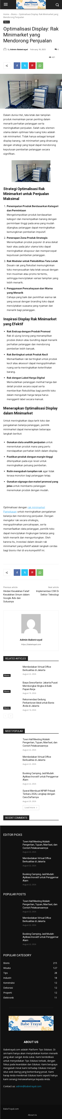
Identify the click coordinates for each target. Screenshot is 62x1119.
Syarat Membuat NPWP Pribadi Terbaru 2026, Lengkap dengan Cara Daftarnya (39, 794)
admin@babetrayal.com (28, 1086)
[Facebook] (17, 65)
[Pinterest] (32, 65)
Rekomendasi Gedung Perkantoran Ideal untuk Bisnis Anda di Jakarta (38, 702)
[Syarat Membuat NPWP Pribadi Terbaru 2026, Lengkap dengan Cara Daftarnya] (11, 795)
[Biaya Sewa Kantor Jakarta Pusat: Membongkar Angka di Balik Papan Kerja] (11, 687)
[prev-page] (5, 716)
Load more (30, 807)
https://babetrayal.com (31, 644)
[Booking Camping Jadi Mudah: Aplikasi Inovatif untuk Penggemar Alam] (11, 777)
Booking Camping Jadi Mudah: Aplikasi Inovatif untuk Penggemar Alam (41, 776)
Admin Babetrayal (19, 49)
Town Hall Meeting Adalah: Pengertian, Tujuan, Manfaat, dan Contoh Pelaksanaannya (40, 742)
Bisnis (14, 14)
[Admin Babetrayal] (5, 49)
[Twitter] (24, 65)
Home (6, 14)
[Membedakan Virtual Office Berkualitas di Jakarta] (11, 671)
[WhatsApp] (40, 65)
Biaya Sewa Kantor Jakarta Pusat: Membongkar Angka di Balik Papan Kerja (40, 685)
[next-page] (11, 716)
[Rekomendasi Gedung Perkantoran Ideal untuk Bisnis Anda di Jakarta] (11, 704)
